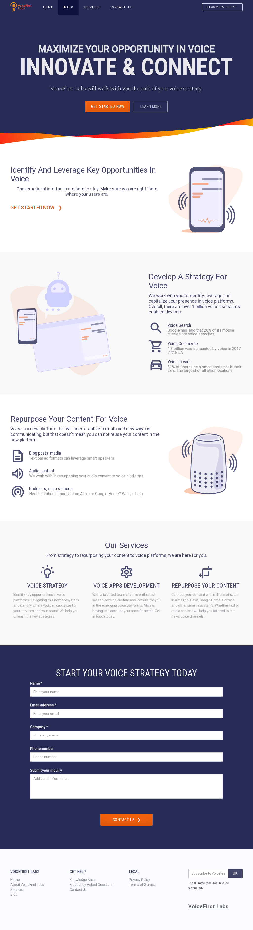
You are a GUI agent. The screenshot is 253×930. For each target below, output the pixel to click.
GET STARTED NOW (107, 106)
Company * (39, 727)
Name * (36, 683)
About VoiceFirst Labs (27, 885)
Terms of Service (142, 885)
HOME (48, 7)
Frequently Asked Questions (91, 885)
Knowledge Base (83, 880)
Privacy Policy (139, 880)
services (92, 7)
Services (17, 889)
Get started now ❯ (36, 207)
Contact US (121, 7)
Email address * (43, 705)
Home (15, 880)
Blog (13, 894)
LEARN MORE (150, 106)
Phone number (42, 749)
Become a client (222, 7)
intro (68, 7)
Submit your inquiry (46, 770)
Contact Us (78, 889)
